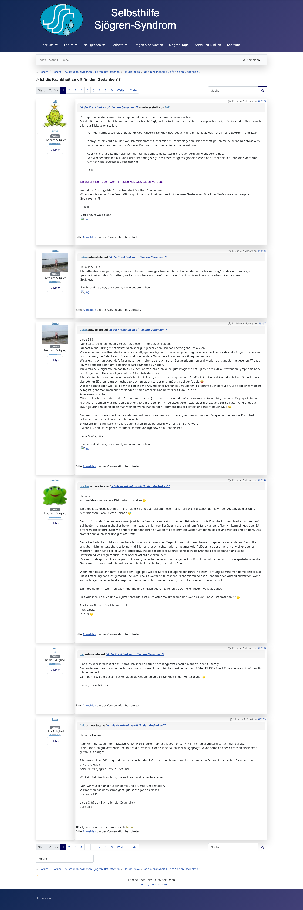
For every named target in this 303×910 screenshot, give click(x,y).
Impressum (44, 898)
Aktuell (53, 60)
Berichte (117, 45)
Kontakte (233, 45)
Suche (65, 60)
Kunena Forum (160, 884)
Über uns (46, 45)
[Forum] (75, 45)
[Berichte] (125, 45)
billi (55, 101)
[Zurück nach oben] (297, 903)
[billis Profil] (55, 116)
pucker (55, 480)
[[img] (85, 219)
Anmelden (89, 237)
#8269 (262, 719)
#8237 (262, 323)
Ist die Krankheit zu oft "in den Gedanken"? (109, 107)
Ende (133, 90)
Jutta (55, 251)
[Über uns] (55, 45)
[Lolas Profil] (55, 723)
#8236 (262, 250)
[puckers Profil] (55, 494)
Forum (68, 45)
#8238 (262, 479)
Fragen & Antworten (148, 45)
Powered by (142, 884)
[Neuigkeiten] (103, 45)
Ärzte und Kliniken (208, 45)
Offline (55, 136)
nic (55, 648)
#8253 (262, 647)
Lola (55, 719)
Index (42, 60)
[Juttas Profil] (55, 262)
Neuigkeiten (92, 45)
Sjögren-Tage (179, 45)
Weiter (121, 90)
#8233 (262, 101)
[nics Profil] (55, 652)
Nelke (130, 827)
